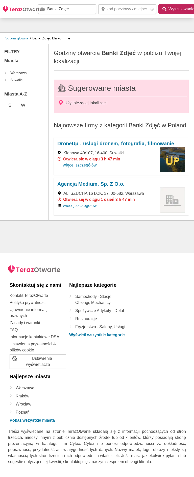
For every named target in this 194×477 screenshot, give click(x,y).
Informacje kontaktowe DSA (34, 337)
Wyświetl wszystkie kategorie (97, 335)
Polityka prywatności (28, 302)
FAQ (14, 330)
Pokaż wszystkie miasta (32, 420)
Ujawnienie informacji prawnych (29, 312)
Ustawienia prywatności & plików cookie (33, 347)
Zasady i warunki (25, 323)
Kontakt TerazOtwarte (29, 295)
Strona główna (16, 38)
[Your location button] (152, 9)
